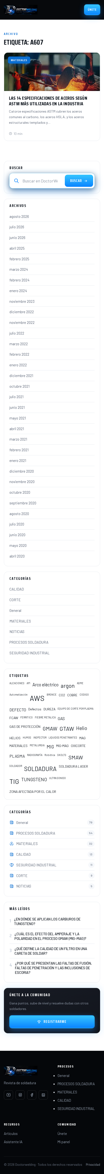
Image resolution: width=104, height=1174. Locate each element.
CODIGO (84, 694)
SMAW (75, 757)
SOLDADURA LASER (73, 766)
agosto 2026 (19, 216)
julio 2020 (16, 524)
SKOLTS (61, 754)
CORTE (15, 600)
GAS (61, 718)
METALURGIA (37, 745)
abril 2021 (16, 429)
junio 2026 (17, 237)
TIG (14, 781)
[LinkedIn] (43, 1095)
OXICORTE (78, 746)
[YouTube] (8, 1095)
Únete (92, 9)
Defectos (34, 709)
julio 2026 (16, 227)
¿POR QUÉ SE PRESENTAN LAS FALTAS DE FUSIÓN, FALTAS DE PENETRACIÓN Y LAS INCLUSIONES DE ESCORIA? (53, 968)
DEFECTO (17, 709)
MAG (82, 738)
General (15, 610)
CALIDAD (16, 589)
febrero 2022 (19, 354)
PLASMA (17, 756)
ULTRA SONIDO (57, 778)
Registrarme (55, 1022)
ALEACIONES (16, 683)
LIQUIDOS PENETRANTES (63, 737)
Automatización (18, 694)
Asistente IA (13, 1142)
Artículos (11, 1133)
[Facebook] (31, 1095)
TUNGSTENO (34, 779)
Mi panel (64, 1142)
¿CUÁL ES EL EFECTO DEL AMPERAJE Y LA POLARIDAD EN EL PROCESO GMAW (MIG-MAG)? (50, 936)
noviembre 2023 (22, 301)
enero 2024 (18, 290)
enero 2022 (18, 365)
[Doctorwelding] (20, 10)
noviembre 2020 (22, 481)
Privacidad (93, 1164)
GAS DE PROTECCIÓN (24, 726)
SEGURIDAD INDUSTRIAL (29, 653)
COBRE (72, 695)
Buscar (76, 181)
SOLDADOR (15, 765)
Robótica (50, 754)
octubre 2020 (19, 492)
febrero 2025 (19, 259)
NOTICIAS (16, 631)
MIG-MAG (62, 746)
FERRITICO (26, 717)
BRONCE (52, 694)
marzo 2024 (18, 269)
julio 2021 (16, 396)
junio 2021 (17, 407)
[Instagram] (20, 1095)
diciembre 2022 (21, 312)
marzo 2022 (18, 344)
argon (68, 685)
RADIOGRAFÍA (34, 754)
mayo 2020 (18, 545)
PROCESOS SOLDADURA (28, 642)
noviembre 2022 (22, 322)
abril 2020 (17, 556)
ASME (80, 683)
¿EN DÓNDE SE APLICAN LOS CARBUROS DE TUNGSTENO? (47, 921)
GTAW (66, 728)
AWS (37, 698)
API (28, 683)
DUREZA (49, 709)
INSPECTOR (39, 737)
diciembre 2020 (21, 471)
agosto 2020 (19, 513)
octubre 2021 (19, 386)
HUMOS (27, 737)
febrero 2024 (19, 280)
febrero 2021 (19, 450)
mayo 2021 (17, 418)
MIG (50, 746)
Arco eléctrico (45, 684)
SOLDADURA (40, 768)
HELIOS (15, 738)
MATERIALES (20, 621)
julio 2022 (16, 333)
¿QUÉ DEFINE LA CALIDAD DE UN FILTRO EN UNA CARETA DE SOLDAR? (51, 950)
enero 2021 (17, 460)
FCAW (13, 718)
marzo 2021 (18, 439)
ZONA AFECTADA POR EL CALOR (32, 791)
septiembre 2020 (22, 503)
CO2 (62, 695)
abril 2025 (17, 248)
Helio (81, 728)
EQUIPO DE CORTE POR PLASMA (75, 708)
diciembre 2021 (21, 375)
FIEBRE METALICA (45, 717)
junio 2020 (17, 535)
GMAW (50, 728)
